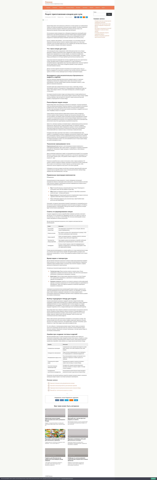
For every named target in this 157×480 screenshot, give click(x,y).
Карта (103, 7)
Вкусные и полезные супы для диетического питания (62, 383)
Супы (62, 17)
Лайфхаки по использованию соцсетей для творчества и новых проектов (78, 459)
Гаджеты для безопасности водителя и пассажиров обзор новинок (54, 459)
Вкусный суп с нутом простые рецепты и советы (61, 390)
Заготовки (85, 7)
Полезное (55, 7)
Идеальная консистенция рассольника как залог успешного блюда (65, 387)
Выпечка (78, 7)
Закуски (91, 7)
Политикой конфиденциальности (67, 478)
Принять (153, 478)
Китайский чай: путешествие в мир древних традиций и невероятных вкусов (103, 25)
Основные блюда (70, 7)
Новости (98, 7)
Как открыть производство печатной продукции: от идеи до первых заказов (103, 30)
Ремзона (48, 2)
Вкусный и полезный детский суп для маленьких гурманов (63, 385)
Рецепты (61, 7)
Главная (48, 7)
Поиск (95, 12)
